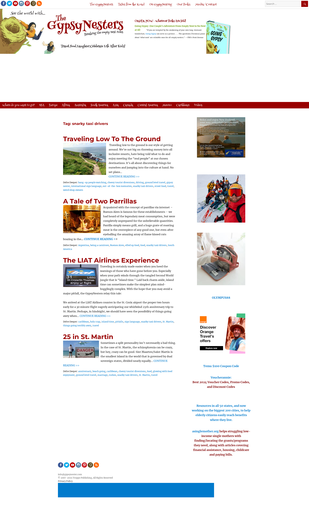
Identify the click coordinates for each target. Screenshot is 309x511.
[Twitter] (9, 3)
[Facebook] (3, 3)
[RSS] (39, 3)
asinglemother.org (205, 431)
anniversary (84, 371)
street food (160, 186)
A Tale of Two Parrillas (100, 201)
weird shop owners (73, 190)
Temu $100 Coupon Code (221, 366)
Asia (116, 105)
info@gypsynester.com (70, 474)
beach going (99, 371)
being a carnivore (99, 245)
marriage (103, 375)
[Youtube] (15, 3)
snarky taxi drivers (143, 186)
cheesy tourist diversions (121, 182)
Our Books (183, 4)
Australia (80, 105)
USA (41, 105)
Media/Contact (206, 4)
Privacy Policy (65, 481)
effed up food (132, 245)
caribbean (83, 321)
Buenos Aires (117, 245)
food (142, 245)
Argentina (83, 245)
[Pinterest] (27, 3)
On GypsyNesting (160, 4)
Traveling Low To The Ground (112, 139)
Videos (198, 105)
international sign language (86, 186)
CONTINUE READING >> (124, 176)
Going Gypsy (150, 34)
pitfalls (119, 321)
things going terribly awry (77, 325)
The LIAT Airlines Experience (111, 260)
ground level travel (155, 182)
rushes (112, 375)
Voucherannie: (221, 377)
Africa (66, 105)
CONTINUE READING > (100, 239)
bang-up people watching (92, 182)
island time (108, 321)
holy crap (95, 321)
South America (99, 105)
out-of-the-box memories (117, 186)
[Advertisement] (154, 78)
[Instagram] (21, 3)
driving (140, 182)
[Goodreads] (33, 3)
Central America (148, 105)
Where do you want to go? (18, 105)
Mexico (167, 105)
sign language (132, 321)
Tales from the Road (131, 4)
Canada (128, 105)
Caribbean (182, 105)
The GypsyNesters (101, 4)
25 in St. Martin (88, 337)
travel (170, 186)
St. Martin (168, 321)
